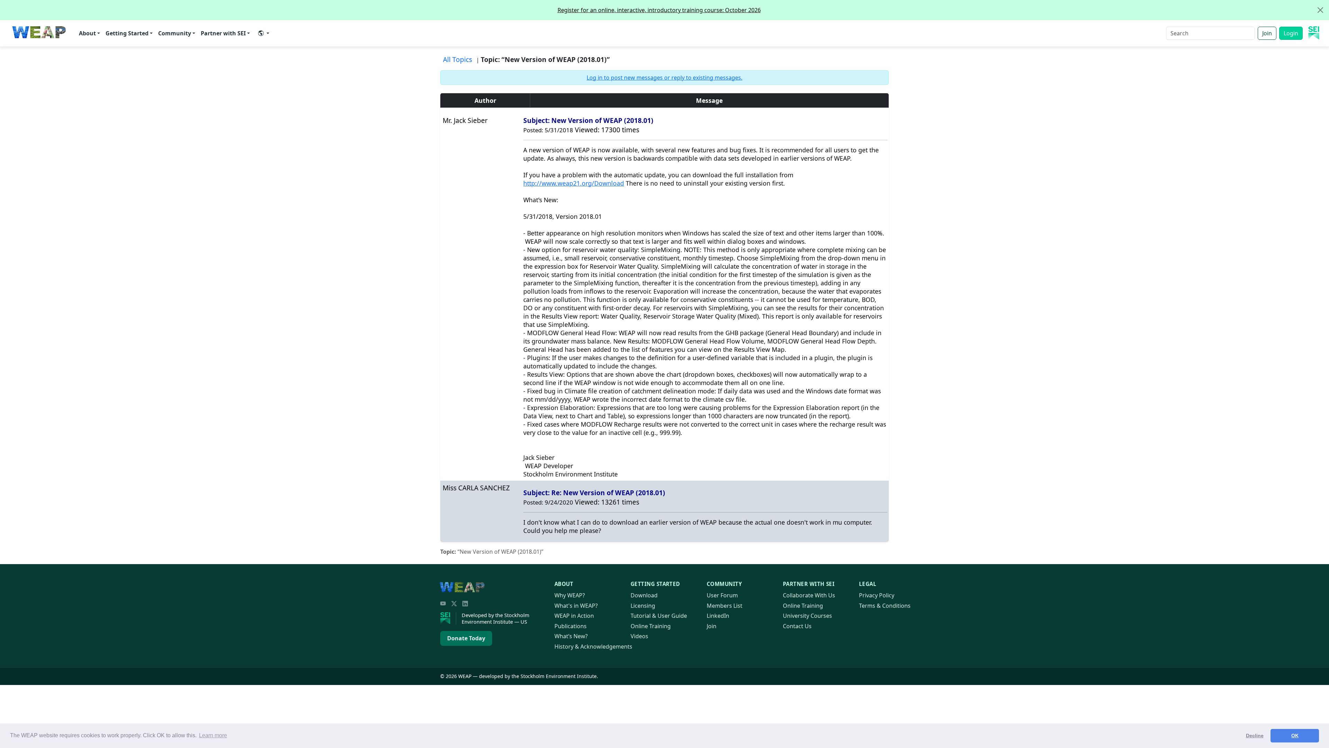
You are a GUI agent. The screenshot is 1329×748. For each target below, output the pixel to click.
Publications (570, 626)
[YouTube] (443, 603)
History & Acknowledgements (593, 646)
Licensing (643, 605)
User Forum (722, 595)
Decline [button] (1255, 735)
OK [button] (1295, 735)
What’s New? (571, 636)
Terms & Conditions (885, 605)
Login (1291, 33)
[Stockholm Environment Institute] (448, 618)
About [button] (87, 33)
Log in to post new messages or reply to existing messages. (664, 77)
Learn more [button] (213, 735)
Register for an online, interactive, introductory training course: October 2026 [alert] (659, 10)
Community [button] (174, 33)
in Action (574, 616)
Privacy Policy (876, 595)
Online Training (651, 626)
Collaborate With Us (809, 595)
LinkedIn (718, 616)
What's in (576, 605)
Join (1267, 33)
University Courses (807, 616)
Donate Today (466, 638)
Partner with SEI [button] (223, 33)
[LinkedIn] (465, 603)
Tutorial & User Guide (659, 616)
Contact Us (797, 626)
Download (644, 595)
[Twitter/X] (454, 603)
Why (569, 595)
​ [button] (264, 33)
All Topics (457, 59)
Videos (639, 636)
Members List (724, 605)
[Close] (1320, 10)
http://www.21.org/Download (573, 183)
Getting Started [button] (127, 33)
